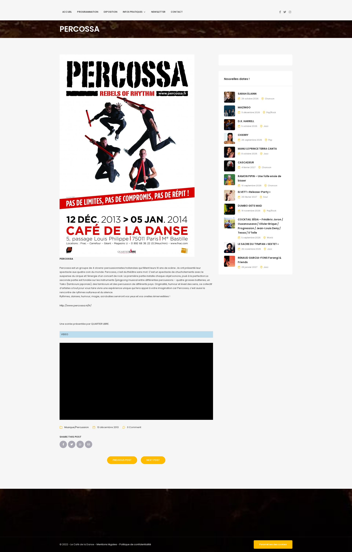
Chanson (269, 98)
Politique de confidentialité (135, 544)
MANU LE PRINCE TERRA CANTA (257, 149)
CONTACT (177, 11)
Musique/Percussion (76, 427)
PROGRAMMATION (87, 11)
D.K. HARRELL (246, 121)
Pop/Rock (271, 112)
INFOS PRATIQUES (132, 11)
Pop (270, 139)
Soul (265, 196)
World (270, 237)
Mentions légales (107, 544)
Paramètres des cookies (273, 544)
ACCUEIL (67, 11)
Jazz (266, 126)
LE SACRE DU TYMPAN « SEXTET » (258, 244)
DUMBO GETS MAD (250, 206)
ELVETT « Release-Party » (254, 192)
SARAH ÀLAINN (247, 94)
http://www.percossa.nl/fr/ (75, 305)
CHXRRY (243, 135)
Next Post (153, 460)
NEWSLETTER (158, 11)
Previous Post (122, 460)
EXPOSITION (110, 11)
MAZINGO (244, 107)
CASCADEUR (246, 162)
